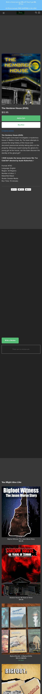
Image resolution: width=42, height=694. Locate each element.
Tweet (21, 189)
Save (29, 189)
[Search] (36, 12)
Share (14, 189)
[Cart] (40, 13)
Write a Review (10, 340)
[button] (4, 81)
